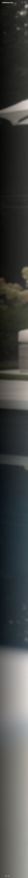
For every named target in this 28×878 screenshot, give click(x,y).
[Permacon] (7, 2)
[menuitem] (22, 2)
